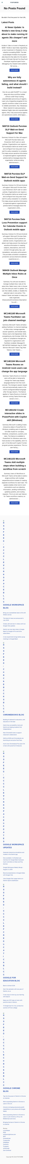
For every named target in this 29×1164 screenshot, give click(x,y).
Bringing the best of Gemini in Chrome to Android (14, 1123)
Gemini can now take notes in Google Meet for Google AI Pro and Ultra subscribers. (13, 631)
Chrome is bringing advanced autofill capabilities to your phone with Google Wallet (14, 1109)
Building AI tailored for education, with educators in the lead (14, 720)
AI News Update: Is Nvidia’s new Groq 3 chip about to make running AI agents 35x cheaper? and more (14, 34)
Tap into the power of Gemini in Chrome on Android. (14, 1097)
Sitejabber (6, 1142)
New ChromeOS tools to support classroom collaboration (12, 733)
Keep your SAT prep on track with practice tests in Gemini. (12, 1001)
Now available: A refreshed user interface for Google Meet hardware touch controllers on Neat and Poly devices (13, 861)
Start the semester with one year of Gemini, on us (13, 990)
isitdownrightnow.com (9, 1134)
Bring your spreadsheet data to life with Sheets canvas (14, 614)
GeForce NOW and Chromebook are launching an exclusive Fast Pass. (13, 739)
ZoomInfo (6, 1144)
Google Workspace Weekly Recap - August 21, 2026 (13, 868)
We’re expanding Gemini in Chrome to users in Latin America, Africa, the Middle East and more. (14, 1116)
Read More (15, 70)
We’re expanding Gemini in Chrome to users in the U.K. (14, 1102)
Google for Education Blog (11, 979)
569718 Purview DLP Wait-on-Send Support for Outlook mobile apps (14, 177)
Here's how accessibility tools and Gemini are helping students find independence (13, 727)
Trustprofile (6, 1140)
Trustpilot (6, 1146)
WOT (4, 1136)
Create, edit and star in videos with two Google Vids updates (14, 625)
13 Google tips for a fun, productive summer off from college (13, 1007)
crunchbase (6, 1130)
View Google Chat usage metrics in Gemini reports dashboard (13, 879)
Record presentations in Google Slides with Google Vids (14, 874)
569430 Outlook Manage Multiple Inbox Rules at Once (14, 273)
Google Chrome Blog (11, 1089)
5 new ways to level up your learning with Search (13, 995)
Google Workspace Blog (13, 606)
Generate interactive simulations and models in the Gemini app (13, 853)
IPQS (4, 1132)
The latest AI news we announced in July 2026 (13, 619)
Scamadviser (7, 1138)
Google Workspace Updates (13, 846)
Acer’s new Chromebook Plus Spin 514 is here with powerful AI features (14, 745)
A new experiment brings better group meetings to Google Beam (14, 638)
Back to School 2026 (9, 985)
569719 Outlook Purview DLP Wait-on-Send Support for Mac (14, 129)
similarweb (6, 1148)
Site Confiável (7, 1150)
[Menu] (2, 2)
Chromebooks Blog (13, 715)
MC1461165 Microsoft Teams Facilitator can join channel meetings (14, 317)
